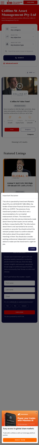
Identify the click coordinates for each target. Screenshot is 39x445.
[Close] (36, 412)
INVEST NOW (20, 440)
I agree (32, 249)
